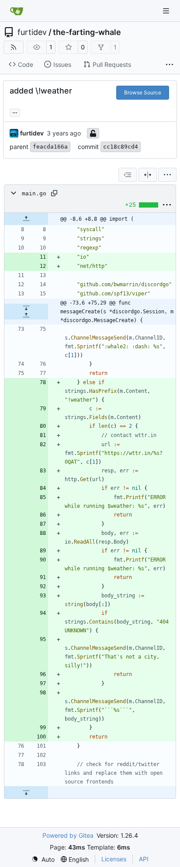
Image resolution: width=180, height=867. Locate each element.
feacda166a (50, 146)
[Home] (16, 11)
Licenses (113, 859)
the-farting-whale (87, 32)
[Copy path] (54, 193)
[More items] (170, 64)
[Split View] (147, 175)
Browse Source (142, 92)
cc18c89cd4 (120, 146)
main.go (34, 193)
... (14, 111)
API (144, 859)
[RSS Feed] (13, 47)
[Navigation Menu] (167, 10)
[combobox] (127, 175)
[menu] (167, 175)
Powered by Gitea (67, 835)
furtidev (32, 32)
